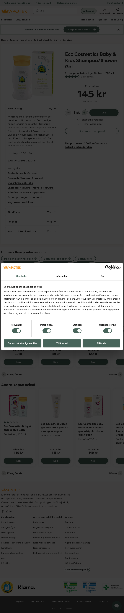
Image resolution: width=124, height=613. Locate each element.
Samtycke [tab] (21, 276)
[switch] (46, 330)
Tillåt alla (101, 343)
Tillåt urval (62, 343)
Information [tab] (62, 276)
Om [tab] (102, 276)
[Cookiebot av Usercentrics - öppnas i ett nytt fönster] (107, 267)
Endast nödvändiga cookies (23, 343)
